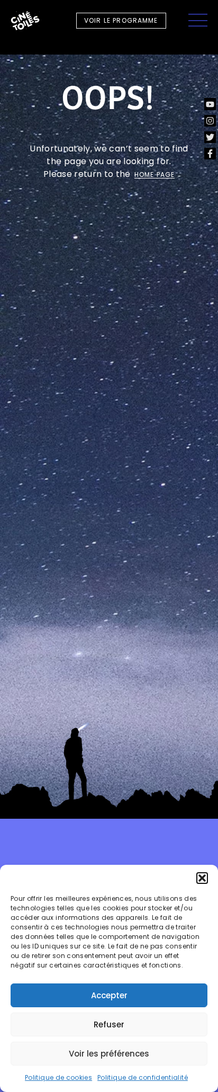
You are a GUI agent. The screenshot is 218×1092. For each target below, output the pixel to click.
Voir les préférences (109, 1053)
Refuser (109, 1024)
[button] (202, 878)
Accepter (109, 995)
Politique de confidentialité (142, 1077)
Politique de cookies (58, 1077)
